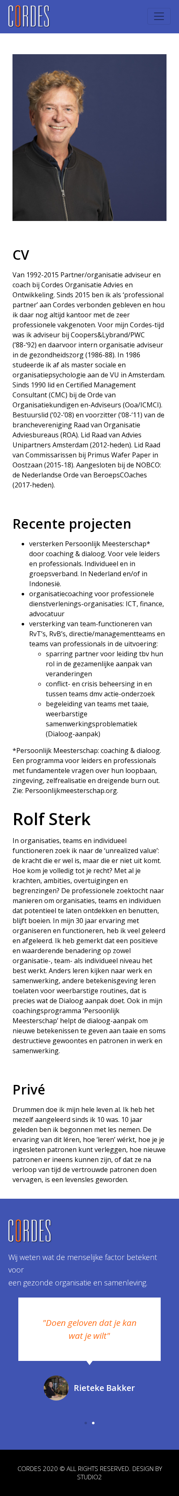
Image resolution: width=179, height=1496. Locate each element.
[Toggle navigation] (159, 16)
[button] (86, 1423)
